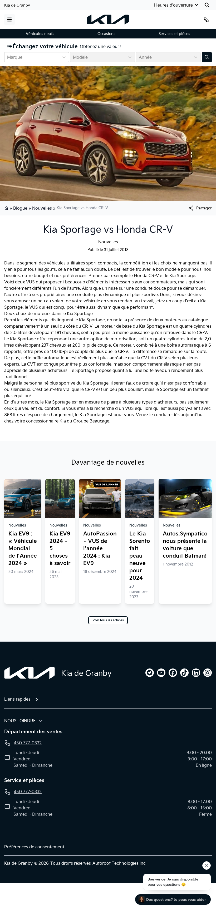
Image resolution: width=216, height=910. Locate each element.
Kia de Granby (17, 5)
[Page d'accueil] (6, 208)
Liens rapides (17, 699)
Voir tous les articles (108, 620)
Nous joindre (20, 721)
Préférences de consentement (34, 847)
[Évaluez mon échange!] (207, 57)
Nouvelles (42, 208)
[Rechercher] (207, 5)
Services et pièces (174, 33)
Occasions (106, 33)
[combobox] (7, 57)
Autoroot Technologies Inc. (119, 863)
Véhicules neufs (40, 33)
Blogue (20, 208)
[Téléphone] (206, 19)
